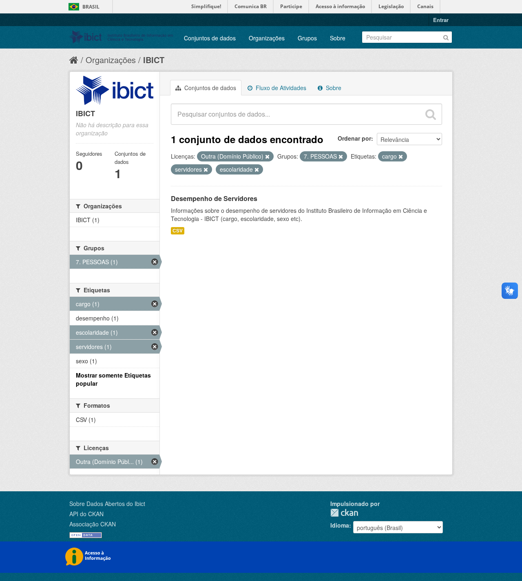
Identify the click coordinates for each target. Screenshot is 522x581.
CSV (178, 230)
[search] (430, 114)
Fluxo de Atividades (280, 88)
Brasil (91, 6)
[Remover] (267, 156)
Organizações (267, 38)
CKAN (344, 512)
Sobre (337, 38)
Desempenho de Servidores (214, 198)
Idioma (339, 525)
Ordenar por (354, 138)
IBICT (153, 60)
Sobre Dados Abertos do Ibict (107, 503)
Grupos (307, 38)
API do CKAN (86, 514)
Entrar (441, 20)
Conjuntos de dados (210, 38)
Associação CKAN (92, 524)
